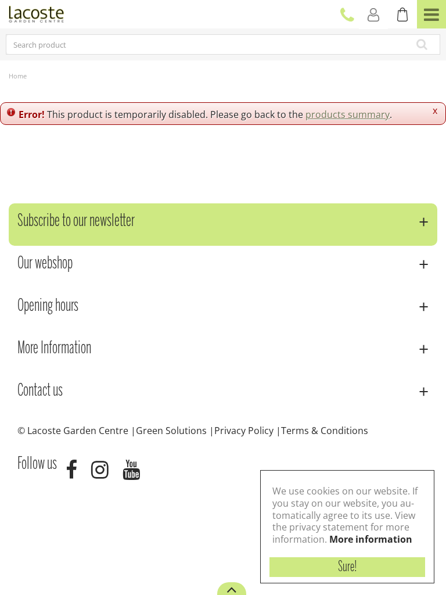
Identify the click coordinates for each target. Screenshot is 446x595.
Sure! (347, 567)
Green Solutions (171, 430)
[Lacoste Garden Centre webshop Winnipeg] (36, 13)
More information (370, 539)
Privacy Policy (244, 430)
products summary (347, 114)
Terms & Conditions (324, 430)
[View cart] (402, 14)
